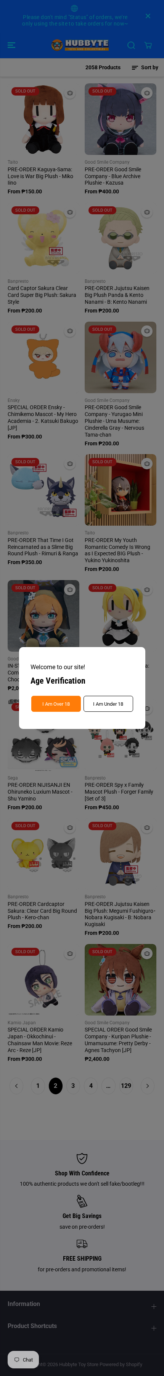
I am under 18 (108, 704)
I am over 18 (56, 704)
